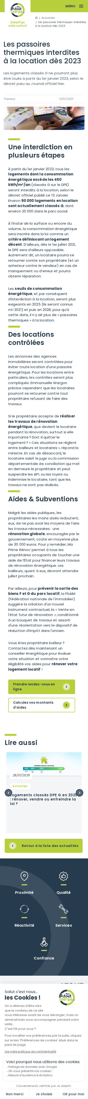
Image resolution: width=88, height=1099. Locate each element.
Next (79, 793)
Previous (8, 793)
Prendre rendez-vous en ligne (34, 686)
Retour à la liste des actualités (50, 845)
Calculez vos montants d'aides (33, 705)
